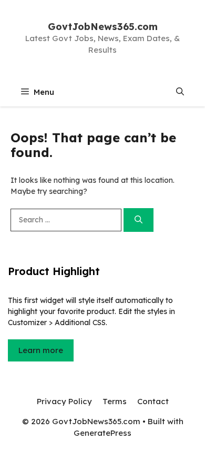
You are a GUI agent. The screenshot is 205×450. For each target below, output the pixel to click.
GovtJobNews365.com (103, 27)
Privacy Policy (64, 401)
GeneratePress (102, 433)
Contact (153, 401)
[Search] (138, 220)
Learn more (40, 350)
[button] (180, 91)
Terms (114, 401)
